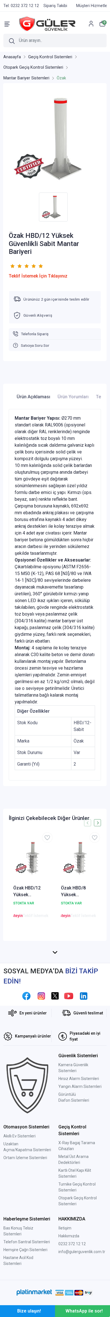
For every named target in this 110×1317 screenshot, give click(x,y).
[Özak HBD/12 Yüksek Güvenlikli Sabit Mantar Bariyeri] (55, 139)
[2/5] (16, 266)
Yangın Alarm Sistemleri (80, 1086)
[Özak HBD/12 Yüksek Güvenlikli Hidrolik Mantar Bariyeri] (31, 857)
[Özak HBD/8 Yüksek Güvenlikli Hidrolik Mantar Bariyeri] (78, 857)
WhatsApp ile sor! (84, 1311)
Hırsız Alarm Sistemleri (78, 1078)
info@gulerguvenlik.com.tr (81, 1251)
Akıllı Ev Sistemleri (19, 1136)
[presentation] (87, 822)
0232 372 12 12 (72, 1244)
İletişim (64, 1228)
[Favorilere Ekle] (47, 837)
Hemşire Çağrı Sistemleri (25, 1249)
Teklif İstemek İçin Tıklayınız (38, 276)
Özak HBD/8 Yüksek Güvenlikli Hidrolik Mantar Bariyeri (77, 891)
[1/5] (12, 266)
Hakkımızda (68, 1236)
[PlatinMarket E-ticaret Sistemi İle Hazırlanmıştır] (34, 1292)
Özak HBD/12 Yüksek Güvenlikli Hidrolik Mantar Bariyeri (29, 891)
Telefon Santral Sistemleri (26, 1242)
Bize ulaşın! (29, 1311)
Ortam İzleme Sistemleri (25, 1157)
